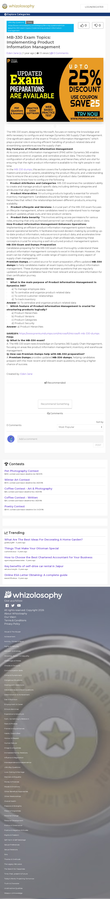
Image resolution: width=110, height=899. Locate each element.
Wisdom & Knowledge (13, 893)
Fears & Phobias (10, 724)
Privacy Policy (12, 623)
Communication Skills (13, 670)
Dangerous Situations (13, 680)
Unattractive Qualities (13, 888)
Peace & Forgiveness (12, 811)
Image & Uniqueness (12, 748)
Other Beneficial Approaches (16, 791)
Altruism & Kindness (12, 651)
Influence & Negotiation (13, 757)
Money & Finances (11, 782)
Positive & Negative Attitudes (16, 830)
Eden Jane (13, 53)
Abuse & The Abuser (12, 632)
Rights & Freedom (11, 835)
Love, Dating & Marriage (14, 772)
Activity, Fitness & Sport (14, 641)
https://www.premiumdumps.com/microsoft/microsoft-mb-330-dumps (59, 333)
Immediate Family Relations (16, 753)
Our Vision (10, 617)
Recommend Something (55, 404)
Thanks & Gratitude (12, 859)
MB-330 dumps (23, 169)
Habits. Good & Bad (12, 733)
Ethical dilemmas (11, 709)
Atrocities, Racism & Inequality (16, 656)
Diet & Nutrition (10, 699)
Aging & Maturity (11, 646)
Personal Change (11, 816)
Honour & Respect (11, 738)
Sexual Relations (11, 849)
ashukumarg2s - (11, 569)
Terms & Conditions (15, 620)
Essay (30, 22)
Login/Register (94, 7)
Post (98, 445)
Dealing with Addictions (14, 685)
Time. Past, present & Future (16, 874)
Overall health (10, 801)
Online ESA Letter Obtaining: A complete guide (35, 575)
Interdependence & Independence (17, 762)
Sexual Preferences (11, 845)
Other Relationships (12, 796)
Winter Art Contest (17, 479)
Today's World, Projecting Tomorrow (19, 879)
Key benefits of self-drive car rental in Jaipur (33, 566)
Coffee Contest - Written (21, 497)
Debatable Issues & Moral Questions (18, 690)
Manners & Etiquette (12, 777)
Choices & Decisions (12, 665)
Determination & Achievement (17, 695)
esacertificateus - (11, 578)
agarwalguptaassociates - (15, 560)
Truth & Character (11, 883)
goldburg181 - (10, 542)
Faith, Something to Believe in (16, 719)
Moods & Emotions (12, 787)
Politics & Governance (13, 825)
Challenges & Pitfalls (12, 661)
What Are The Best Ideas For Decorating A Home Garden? (43, 539)
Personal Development (13, 820)
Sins (6, 854)
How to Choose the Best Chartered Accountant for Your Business (48, 557)
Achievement (9, 636)
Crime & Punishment (13, 675)
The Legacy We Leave (13, 864)
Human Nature (10, 743)
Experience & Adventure (14, 714)
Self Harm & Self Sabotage (15, 840)
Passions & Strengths (12, 806)
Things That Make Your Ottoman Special (31, 548)
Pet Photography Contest (21, 471)
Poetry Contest (14, 506)
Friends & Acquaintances (14, 728)
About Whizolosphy (15, 613)
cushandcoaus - (11, 551)
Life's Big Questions (16, 22)
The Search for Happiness (14, 869)
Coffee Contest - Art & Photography (28, 488)
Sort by (99, 422)
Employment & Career (13, 704)
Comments (61, 53)
